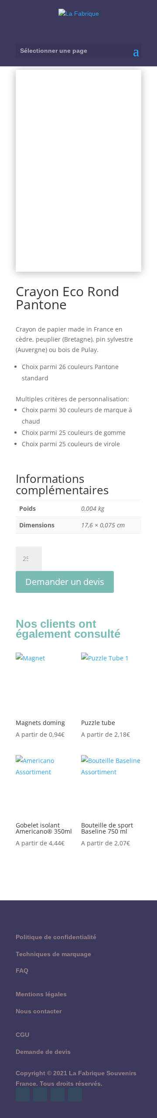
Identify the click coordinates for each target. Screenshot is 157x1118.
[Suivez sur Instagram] (58, 1094)
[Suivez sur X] (40, 1094)
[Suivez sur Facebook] (23, 1094)
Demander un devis (64, 582)
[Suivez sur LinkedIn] (75, 1094)
